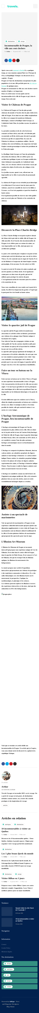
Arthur (8, 51)
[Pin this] (14, 60)
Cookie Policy (6, 948)
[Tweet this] (10, 60)
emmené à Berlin (18, 70)
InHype (12, 1001)
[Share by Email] (18, 60)
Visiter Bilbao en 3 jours (13, 878)
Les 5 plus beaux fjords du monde (17, 853)
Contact (4, 944)
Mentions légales (7, 951)
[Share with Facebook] (6, 60)
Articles (5, 805)
